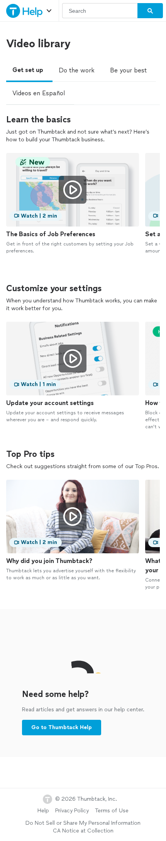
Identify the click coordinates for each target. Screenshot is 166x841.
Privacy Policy (72, 810)
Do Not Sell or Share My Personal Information (83, 823)
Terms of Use (112, 810)
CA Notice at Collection (83, 830)
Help (43, 810)
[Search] (150, 10)
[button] (49, 11)
